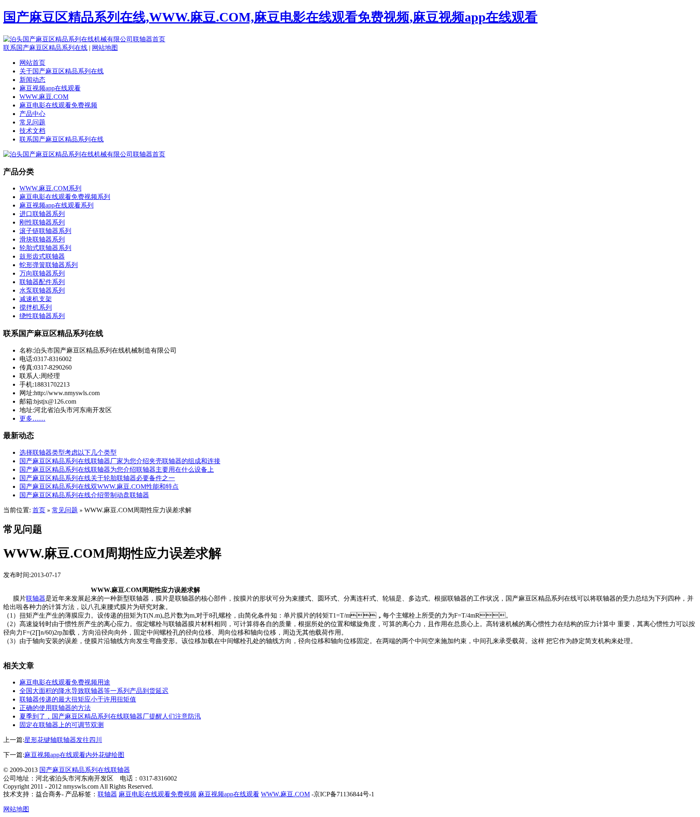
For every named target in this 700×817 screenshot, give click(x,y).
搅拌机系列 (35, 307)
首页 (38, 510)
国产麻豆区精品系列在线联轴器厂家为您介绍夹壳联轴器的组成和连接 (119, 461)
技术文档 (32, 130)
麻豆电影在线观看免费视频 (58, 105)
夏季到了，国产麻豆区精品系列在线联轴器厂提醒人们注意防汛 (110, 716)
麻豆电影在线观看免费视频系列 (64, 196)
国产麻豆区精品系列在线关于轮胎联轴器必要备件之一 (97, 478)
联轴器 (35, 598)
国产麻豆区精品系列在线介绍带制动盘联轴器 (84, 495)
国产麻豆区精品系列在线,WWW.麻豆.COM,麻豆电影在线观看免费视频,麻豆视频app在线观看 (270, 17)
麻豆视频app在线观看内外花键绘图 (74, 754)
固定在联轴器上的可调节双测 (61, 724)
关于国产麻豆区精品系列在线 (61, 71)
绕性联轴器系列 (42, 315)
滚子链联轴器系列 (45, 230)
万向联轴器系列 (42, 273)
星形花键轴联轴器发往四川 (63, 739)
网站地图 (105, 47)
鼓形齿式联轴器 (42, 256)
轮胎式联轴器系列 (45, 247)
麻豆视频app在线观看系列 (56, 205)
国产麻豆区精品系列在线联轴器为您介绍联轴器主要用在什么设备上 (116, 469)
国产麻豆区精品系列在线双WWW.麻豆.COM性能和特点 (99, 486)
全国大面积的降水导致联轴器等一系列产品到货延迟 (94, 690)
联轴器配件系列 (42, 281)
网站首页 (32, 62)
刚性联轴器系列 (42, 222)
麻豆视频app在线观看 (50, 88)
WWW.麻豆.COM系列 (50, 188)
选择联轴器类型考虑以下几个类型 (68, 452)
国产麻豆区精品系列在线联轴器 (84, 769)
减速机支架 (35, 298)
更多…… (32, 418)
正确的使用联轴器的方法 (55, 707)
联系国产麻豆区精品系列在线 (45, 47)
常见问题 (32, 122)
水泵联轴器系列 (42, 290)
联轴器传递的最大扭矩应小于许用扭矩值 (77, 699)
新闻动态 (32, 79)
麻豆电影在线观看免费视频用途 (64, 682)
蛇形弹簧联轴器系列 (48, 264)
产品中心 (32, 113)
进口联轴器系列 (42, 213)
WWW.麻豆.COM (43, 96)
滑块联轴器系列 (42, 239)
